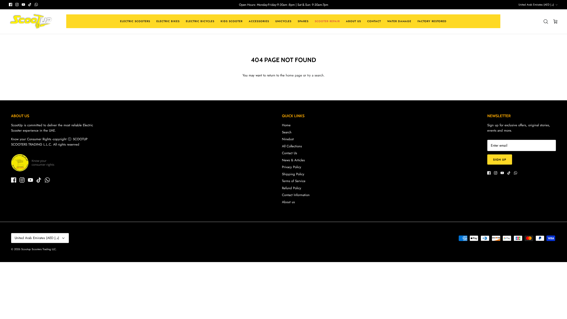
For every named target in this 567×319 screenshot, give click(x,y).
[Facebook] (10, 4)
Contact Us (289, 153)
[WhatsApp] (36, 4)
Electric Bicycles (200, 21)
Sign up (499, 160)
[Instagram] (17, 4)
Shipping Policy (293, 174)
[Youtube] (23, 4)
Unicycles (283, 21)
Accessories (259, 21)
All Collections (292, 146)
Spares (303, 21)
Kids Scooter (232, 21)
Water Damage (399, 21)
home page (294, 75)
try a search (315, 75)
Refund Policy (291, 188)
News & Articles (293, 160)
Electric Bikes (168, 21)
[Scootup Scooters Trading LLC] (31, 22)
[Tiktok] (29, 4)
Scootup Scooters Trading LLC (38, 249)
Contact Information (296, 195)
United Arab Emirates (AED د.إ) (536, 5)
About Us (353, 21)
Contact (374, 21)
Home (286, 125)
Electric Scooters (135, 21)
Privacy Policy (291, 167)
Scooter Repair (327, 21)
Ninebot (288, 139)
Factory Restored (432, 21)
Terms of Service (293, 181)
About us (288, 202)
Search (286, 132)
